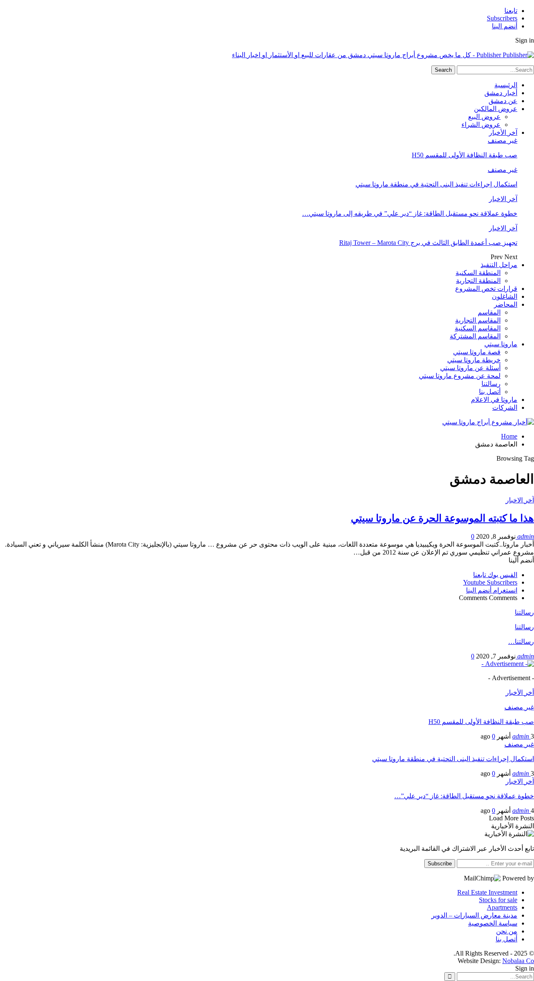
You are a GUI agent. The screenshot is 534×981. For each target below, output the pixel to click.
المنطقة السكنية (478, 272)
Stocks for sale (498, 899)
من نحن (506, 931)
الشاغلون (504, 296)
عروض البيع (484, 116)
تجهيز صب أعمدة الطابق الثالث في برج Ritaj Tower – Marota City (428, 242)
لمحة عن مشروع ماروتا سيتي (460, 375)
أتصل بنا (490, 391)
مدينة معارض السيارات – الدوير (474, 915)
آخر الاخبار (503, 198)
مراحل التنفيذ (499, 264)
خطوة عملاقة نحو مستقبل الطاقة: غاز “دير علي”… (464, 795)
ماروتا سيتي (500, 344)
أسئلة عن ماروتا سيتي (470, 367)
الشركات (504, 407)
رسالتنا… (521, 641)
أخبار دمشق (500, 92)
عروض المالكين (495, 108)
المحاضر (505, 304)
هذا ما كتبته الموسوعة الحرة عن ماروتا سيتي (442, 518)
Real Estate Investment (487, 892)
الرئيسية (505, 84)
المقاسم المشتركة (475, 336)
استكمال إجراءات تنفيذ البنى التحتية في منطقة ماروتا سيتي (436, 184)
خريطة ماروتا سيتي (474, 359)
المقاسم (489, 312)
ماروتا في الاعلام (494, 399)
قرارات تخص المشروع (486, 288)
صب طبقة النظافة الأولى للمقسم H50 (464, 155)
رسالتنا (491, 383)
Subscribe (440, 863)
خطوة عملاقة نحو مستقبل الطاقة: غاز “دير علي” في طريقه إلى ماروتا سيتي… (409, 213)
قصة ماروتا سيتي (477, 352)
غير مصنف (502, 140)
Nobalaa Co (518, 960)
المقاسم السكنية (478, 328)
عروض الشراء (481, 124)
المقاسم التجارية (478, 320)
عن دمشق (503, 100)
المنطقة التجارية (478, 280)
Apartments (502, 907)
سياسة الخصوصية (492, 923)
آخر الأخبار (503, 132)
